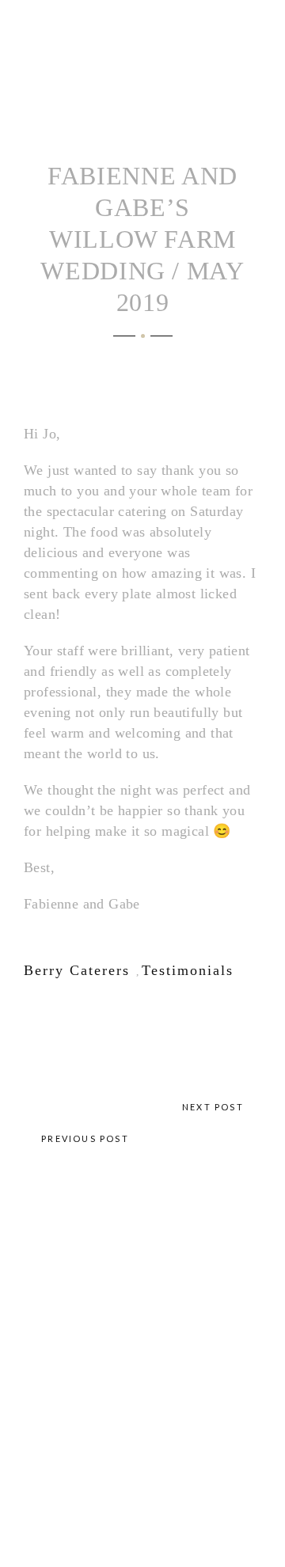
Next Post (214, 1107)
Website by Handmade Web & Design (142, 1412)
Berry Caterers (77, 970)
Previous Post (83, 1138)
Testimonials (188, 970)
